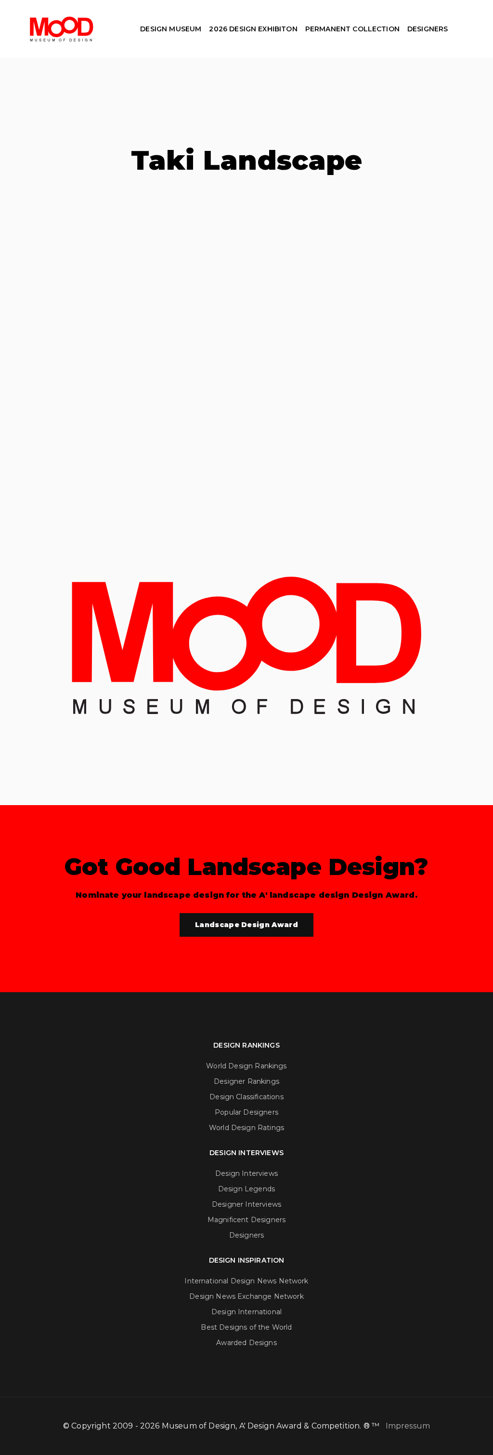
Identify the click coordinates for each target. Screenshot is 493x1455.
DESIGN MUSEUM (170, 29)
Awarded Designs (246, 1342)
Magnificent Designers (246, 1219)
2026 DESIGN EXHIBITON (253, 29)
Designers (246, 1235)
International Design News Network (246, 1281)
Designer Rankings (246, 1081)
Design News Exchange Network (246, 1296)
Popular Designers (246, 1112)
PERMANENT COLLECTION (352, 29)
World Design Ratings (246, 1127)
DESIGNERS (427, 29)
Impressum (408, 1425)
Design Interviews (246, 1173)
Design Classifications (246, 1096)
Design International (246, 1311)
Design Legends (246, 1189)
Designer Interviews (246, 1204)
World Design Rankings (246, 1066)
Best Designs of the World (246, 1327)
